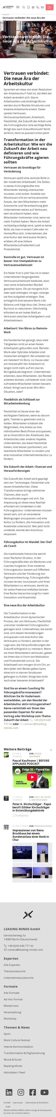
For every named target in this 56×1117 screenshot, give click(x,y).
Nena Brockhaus (43, 826)
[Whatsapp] (33, 7)
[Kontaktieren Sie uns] (50, 7)
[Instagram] (22, 1092)
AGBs (8, 1106)
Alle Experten (12, 965)
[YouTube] (46, 1092)
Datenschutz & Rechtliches (36, 1102)
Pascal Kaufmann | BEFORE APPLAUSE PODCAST (30, 762)
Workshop (10, 1018)
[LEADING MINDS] (7, 7)
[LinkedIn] (10, 1092)
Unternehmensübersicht (19, 978)
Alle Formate (11, 993)
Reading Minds (13, 1066)
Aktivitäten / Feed (14, 1072)
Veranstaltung (12, 1012)
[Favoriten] (28, 7)
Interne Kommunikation (18, 1046)
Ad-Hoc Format (13, 999)
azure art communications (17, 1113)
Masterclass (11, 1005)
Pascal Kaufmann (35, 755)
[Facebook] (34, 1092)
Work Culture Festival (17, 1040)
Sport (7, 1034)
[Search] (23, 7)
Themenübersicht (15, 971)
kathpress (22, 815)
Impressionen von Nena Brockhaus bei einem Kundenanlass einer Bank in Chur (30, 835)
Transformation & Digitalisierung (24, 1053)
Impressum (18, 1102)
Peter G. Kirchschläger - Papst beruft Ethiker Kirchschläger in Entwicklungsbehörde (31, 807)
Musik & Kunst (12, 1059)
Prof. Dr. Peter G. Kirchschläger (39, 798)
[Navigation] (18, 7)
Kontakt (7, 1102)
